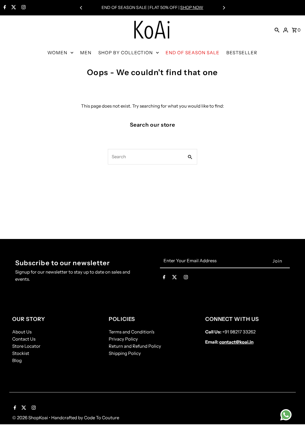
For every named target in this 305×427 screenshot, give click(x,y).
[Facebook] (4, 8)
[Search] (277, 30)
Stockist (20, 353)
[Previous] (81, 7)
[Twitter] (13, 8)
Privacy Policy (123, 339)
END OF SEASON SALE (193, 52)
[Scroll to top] (292, 411)
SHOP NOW (191, 7)
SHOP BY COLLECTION (125, 52)
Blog (17, 360)
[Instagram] (23, 8)
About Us (22, 332)
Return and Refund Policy (135, 346)
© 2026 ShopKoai (30, 417)
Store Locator (26, 346)
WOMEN (57, 52)
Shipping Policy (125, 353)
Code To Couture (101, 417)
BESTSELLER (241, 52)
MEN (85, 52)
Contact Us (23, 339)
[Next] (223, 7)
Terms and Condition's (131, 332)
